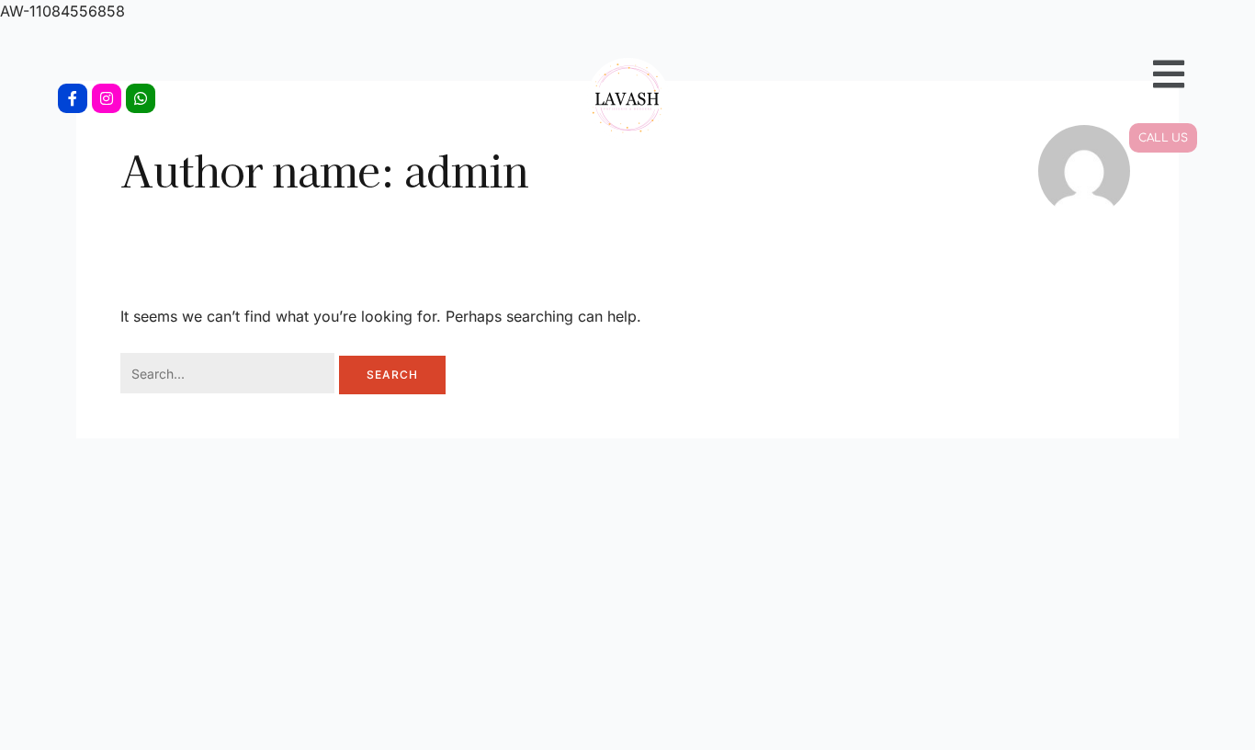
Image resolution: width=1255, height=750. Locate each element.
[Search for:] (229, 375)
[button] (1013, 73)
